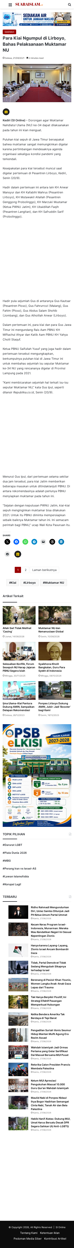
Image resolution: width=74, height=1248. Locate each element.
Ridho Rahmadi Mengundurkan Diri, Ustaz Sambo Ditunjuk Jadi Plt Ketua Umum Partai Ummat (50, 911)
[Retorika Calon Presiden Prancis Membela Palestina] (18, 1069)
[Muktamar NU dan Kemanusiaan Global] (54, 615)
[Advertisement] (37, 260)
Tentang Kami (29, 1233)
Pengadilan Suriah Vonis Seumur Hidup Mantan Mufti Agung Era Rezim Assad (51, 1034)
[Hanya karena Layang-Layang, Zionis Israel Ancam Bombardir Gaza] (18, 950)
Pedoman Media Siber (28, 1238)
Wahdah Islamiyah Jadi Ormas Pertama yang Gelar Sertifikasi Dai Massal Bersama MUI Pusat (49, 1051)
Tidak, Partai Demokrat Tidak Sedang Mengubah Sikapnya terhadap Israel (48, 966)
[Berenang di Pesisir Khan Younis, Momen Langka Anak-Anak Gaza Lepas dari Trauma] (18, 984)
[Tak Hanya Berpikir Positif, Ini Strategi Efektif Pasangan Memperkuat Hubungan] (18, 1002)
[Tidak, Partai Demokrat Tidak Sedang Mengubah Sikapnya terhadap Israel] (18, 967)
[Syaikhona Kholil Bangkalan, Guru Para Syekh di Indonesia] (54, 651)
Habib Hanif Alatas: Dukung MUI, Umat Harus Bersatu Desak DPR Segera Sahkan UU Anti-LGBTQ (50, 1122)
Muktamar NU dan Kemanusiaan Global (51, 630)
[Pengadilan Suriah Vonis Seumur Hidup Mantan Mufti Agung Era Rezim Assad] (18, 1035)
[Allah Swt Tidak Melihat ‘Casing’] (19, 615)
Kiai (13, 582)
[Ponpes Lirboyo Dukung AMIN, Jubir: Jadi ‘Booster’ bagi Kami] (54, 690)
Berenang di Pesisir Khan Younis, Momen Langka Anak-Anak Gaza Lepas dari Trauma (51, 983)
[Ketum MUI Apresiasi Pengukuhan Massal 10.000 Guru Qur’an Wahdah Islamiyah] (18, 1085)
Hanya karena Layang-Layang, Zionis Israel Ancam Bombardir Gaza (50, 949)
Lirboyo (30, 582)
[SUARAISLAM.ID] (29, 4)
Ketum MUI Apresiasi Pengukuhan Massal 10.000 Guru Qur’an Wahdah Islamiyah (50, 1084)
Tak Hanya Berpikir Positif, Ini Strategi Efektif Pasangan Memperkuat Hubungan (48, 1000)
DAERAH (9, 31)
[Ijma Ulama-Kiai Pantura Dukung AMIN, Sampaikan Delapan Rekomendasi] (19, 690)
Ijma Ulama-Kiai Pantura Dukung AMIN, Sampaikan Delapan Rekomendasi (18, 707)
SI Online (61, 1227)
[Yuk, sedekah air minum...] (37, 19)
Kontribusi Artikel (55, 1238)
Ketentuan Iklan (50, 1233)
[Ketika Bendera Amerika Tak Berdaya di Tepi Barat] (18, 1019)
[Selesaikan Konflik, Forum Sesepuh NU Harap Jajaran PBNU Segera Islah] (19, 651)
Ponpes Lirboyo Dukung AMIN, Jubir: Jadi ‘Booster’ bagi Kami (54, 707)
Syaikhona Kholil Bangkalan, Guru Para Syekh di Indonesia (51, 667)
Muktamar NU (54, 582)
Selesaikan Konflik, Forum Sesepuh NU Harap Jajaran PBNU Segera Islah (19, 667)
